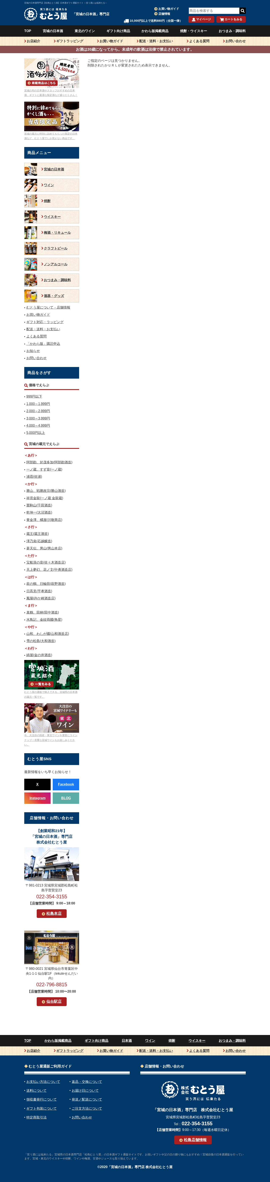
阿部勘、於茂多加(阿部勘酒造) (49, 462)
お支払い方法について (43, 1082)
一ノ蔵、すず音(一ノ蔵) (44, 469)
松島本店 (54, 913)
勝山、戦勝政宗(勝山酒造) (46, 490)
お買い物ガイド (168, 8)
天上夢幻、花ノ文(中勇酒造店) (49, 569)
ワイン (49, 185)
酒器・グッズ (54, 296)
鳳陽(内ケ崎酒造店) (40, 598)
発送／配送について (87, 1099)
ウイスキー (52, 217)
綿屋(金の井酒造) (39, 655)
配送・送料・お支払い (156, 41)
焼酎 (47, 201)
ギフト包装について (41, 1108)
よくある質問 (199, 41)
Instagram (38, 798)
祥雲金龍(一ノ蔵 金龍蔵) (44, 498)
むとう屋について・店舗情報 (48, 307)
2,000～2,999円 (38, 411)
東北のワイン (85, 31)
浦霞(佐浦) (34, 476)
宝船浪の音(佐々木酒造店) (46, 562)
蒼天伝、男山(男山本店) (44, 548)
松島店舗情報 (195, 1140)
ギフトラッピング (69, 41)
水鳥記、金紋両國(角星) (44, 619)
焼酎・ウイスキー (193, 31)
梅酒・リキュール (57, 232)
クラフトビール (56, 248)
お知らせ (33, 351)
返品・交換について (87, 1082)
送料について (36, 1090)
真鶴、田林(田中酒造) (42, 612)
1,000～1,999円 (38, 404)
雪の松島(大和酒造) (40, 641)
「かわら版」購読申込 (43, 343)
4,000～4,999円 (38, 425)
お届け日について (85, 1090)
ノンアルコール (56, 264)
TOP (27, 31)
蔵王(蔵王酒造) (37, 534)
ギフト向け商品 (118, 31)
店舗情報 (164, 13)
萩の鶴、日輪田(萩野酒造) (46, 584)
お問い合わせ (235, 41)
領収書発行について (41, 1099)
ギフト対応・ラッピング (44, 322)
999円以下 (34, 396)
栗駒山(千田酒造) (39, 505)
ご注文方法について (87, 1108)
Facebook (66, 784)
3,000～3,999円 (38, 418)
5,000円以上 (35, 432)
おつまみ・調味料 (232, 31)
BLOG (66, 798)
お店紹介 (33, 41)
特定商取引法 (36, 1117)
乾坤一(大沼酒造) (39, 512)
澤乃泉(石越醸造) (39, 541)
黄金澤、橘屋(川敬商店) (44, 520)
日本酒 (127, 1040)
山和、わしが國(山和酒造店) (47, 634)
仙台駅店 (54, 1001)
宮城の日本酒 (53, 31)
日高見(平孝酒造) (39, 591)
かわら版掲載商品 (155, 31)
